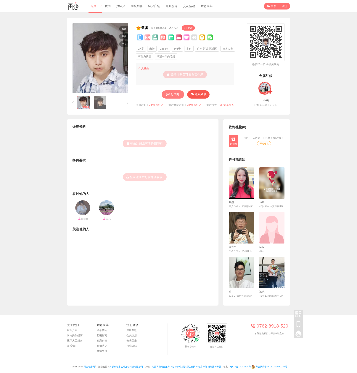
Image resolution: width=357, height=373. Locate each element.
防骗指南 (102, 335)
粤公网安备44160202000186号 (271, 366)
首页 (93, 6)
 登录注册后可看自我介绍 (185, 74)
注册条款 (131, 330)
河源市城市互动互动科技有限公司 (126, 366)
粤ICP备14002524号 (240, 366)
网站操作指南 (75, 335)
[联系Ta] (241, 183)
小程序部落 (201, 366)
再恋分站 (131, 345)
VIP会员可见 (156, 104)
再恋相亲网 (89, 366)
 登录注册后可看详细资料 (144, 143)
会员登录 (131, 340)
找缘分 (120, 6)
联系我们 (72, 345)
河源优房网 (189, 366)
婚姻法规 (102, 345)
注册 (284, 6)
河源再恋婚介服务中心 (163, 366)
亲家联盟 (179, 366)
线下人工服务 (75, 340)
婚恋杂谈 (102, 340)
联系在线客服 (269, 343)
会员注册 (131, 335)
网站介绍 (72, 330)
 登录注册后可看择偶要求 (144, 177)
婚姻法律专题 (214, 366)
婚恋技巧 (102, 330)
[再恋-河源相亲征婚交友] (73, 6)
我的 (108, 6)
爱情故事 (102, 351)
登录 (271, 6)
